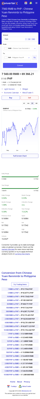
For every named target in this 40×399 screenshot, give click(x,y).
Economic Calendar (11, 93)
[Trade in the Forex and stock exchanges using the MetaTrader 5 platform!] (31, 3)
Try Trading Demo (20, 284)
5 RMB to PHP (13, 293)
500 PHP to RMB (12, 356)
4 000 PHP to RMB (12, 367)
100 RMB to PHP (12, 308)
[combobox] (20, 48)
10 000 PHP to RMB (11, 374)
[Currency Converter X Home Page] (10, 3)
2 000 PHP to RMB (12, 363)
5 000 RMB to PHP (12, 326)
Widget (25, 89)
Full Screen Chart (20, 156)
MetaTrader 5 (27, 93)
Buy (10, 98)
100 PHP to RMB (12, 352)
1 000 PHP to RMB (12, 360)
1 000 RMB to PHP (12, 315)
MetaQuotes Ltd (26, 391)
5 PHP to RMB (13, 337)
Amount (5, 35)
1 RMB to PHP (13, 289)
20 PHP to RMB (13, 345)
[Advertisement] (20, 164)
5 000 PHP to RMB (12, 371)
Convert (20, 65)
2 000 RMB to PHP (12, 319)
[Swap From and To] (34, 57)
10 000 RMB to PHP (11, 330)
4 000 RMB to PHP (12, 322)
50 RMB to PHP (13, 304)
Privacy (27, 382)
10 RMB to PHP (13, 296)
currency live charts (22, 254)
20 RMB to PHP (13, 300)
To (4, 53)
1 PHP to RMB (13, 334)
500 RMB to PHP (12, 311)
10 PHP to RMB (13, 341)
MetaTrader (26, 386)
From (4, 44)
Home (12, 382)
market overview (8, 249)
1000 (33, 39)
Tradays (13, 386)
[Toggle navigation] (36, 3)
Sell (29, 98)
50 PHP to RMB (13, 348)
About (19, 382)
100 (29, 39)
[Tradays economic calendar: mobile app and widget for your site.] (26, 3)
